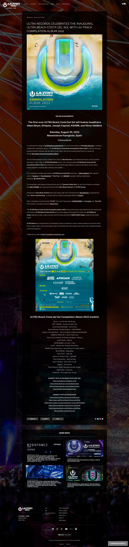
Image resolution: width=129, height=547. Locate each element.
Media (57, 4)
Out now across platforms (64, 116)
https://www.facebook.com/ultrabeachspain (64, 384)
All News (45, 418)
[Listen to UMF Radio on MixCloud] (71, 529)
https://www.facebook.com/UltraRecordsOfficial (64, 408)
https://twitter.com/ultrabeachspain (64, 389)
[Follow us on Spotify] (76, 529)
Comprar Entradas (117, 543)
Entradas (33, 4)
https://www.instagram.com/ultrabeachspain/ (64, 386)
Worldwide (65, 4)
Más (52, 4)
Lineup (25, 4)
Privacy (61, 544)
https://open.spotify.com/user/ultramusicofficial (64, 400)
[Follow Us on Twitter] (62, 529)
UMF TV (61, 518)
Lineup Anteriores (43, 4)
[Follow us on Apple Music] (64, 535)
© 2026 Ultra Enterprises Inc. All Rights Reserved (64, 540)
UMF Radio (62, 520)
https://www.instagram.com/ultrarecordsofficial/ (64, 405)
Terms (68, 544)
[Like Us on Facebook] (53, 529)
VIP (46, 510)
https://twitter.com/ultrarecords (64, 411)
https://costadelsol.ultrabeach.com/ (64, 381)
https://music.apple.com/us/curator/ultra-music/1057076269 (64, 403)
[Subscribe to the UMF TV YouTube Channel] (66, 529)
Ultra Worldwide (64, 508)
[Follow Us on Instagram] (57, 529)
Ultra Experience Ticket (50, 513)
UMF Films (62, 515)
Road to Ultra (63, 510)
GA (46, 508)
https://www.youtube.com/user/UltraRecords (64, 397)
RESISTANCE (63, 513)
